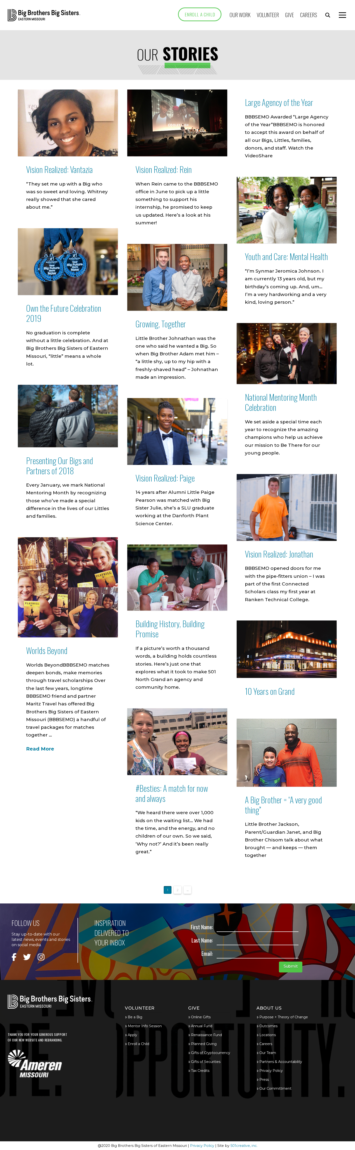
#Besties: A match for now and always (171, 793)
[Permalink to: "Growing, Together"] (177, 277)
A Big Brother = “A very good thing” (283, 804)
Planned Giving (204, 1044)
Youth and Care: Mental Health (286, 256)
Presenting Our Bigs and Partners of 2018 (59, 465)
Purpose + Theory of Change (283, 1017)
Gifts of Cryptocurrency (210, 1053)
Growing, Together (160, 323)
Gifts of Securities (205, 1062)
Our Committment (275, 1088)
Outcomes (268, 1026)
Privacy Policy (271, 1070)
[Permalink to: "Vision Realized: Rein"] (177, 123)
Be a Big (135, 1017)
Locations (267, 1035)
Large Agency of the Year (279, 102)
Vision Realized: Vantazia (59, 169)
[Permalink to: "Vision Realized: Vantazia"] (68, 123)
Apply (132, 1035)
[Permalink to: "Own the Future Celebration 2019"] (68, 261)
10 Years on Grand (270, 691)
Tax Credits (200, 1070)
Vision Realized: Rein (163, 169)
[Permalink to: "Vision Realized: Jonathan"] (287, 507)
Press (264, 1079)
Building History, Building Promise (170, 628)
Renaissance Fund (206, 1035)
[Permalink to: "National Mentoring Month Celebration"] (287, 353)
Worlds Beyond (46, 650)
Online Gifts (201, 1017)
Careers (265, 1044)
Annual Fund (201, 1026)
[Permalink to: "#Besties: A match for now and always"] (177, 741)
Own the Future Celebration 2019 (63, 313)
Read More (40, 749)
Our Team (267, 1053)
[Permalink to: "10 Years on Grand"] (287, 649)
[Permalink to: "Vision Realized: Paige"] (177, 431)
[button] (327, 15)
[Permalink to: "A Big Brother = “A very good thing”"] (287, 753)
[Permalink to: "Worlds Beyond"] (68, 587)
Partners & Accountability (280, 1062)
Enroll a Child (138, 1044)
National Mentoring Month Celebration (281, 402)
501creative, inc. (243, 1145)
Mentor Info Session (145, 1026)
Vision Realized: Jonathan (279, 554)
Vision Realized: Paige (165, 478)
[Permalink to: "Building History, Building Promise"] (177, 577)
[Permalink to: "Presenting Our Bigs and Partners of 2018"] (68, 416)
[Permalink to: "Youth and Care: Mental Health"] (287, 210)
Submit (291, 966)
